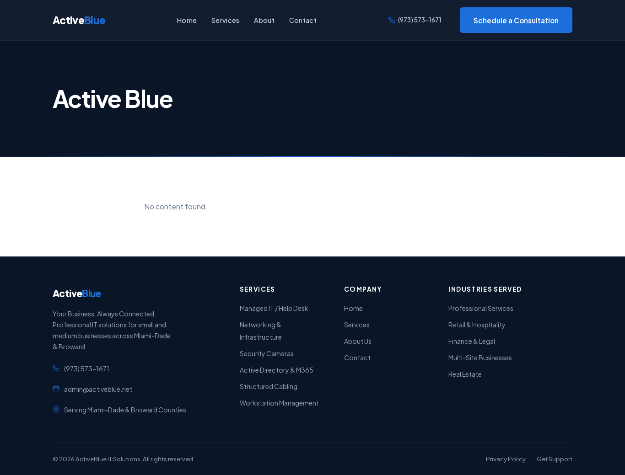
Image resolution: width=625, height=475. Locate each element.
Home (187, 20)
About (264, 20)
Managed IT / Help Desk (274, 308)
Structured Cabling (268, 386)
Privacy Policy (506, 459)
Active (79, 20)
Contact (303, 20)
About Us (358, 341)
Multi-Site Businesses (480, 357)
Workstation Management (279, 403)
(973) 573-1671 (420, 20)
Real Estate (465, 374)
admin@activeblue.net (98, 389)
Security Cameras (267, 353)
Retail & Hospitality (477, 324)
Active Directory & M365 (276, 370)
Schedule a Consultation (516, 20)
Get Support (554, 459)
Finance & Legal (471, 341)
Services (225, 20)
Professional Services (480, 308)
